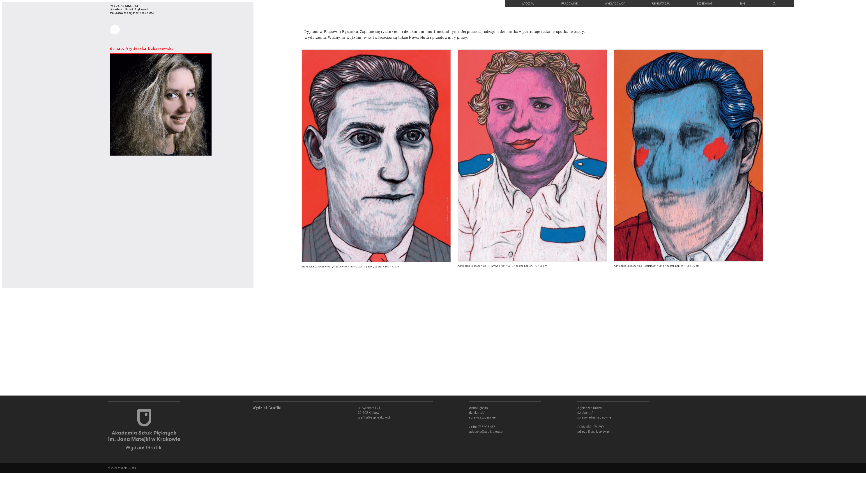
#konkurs (137, 472)
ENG (742, 3)
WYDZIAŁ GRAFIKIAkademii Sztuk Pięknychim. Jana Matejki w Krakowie (132, 9)
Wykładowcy (615, 3)
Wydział (528, 3)
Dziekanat (704, 3)
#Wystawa (110, 472)
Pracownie (569, 3)
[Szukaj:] (81, 41)
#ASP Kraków (34, 472)
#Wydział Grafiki (74, 472)
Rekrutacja (661, 3)
